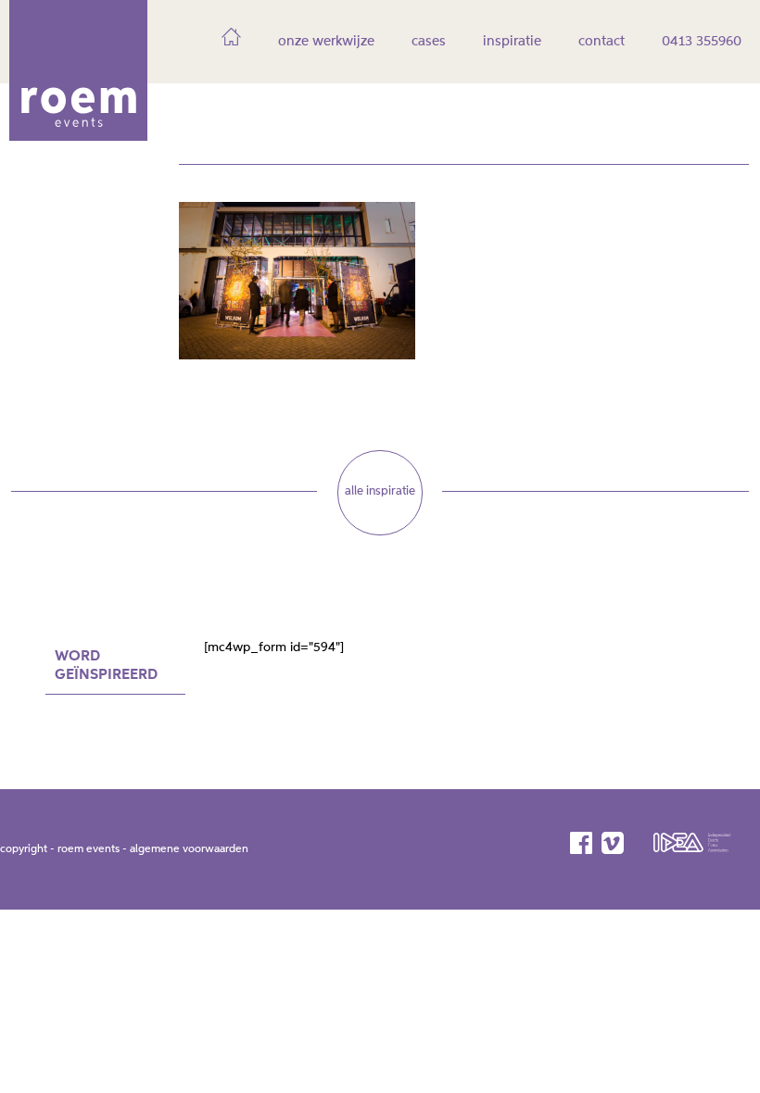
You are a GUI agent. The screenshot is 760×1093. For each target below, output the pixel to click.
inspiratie (512, 41)
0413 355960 (701, 41)
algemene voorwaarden (189, 849)
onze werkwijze (326, 41)
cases (429, 41)
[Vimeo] (614, 843)
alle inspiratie (380, 491)
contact (601, 41)
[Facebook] (582, 843)
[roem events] (78, 134)
